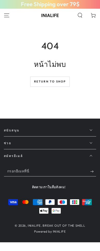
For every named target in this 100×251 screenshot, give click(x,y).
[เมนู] (6, 15)
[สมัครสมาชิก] (93, 171)
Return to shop (50, 81)
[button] (80, 15)
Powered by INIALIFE (50, 231)
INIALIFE (34, 225)
